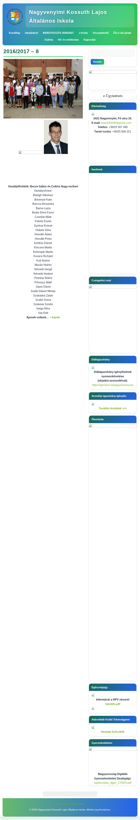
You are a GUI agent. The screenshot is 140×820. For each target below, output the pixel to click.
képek (56, 317)
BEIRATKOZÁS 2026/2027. (58, 32)
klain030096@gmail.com (116, 122)
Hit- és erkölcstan (68, 39)
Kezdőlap (14, 32)
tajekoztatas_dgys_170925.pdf (112, 782)
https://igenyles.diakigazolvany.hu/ (112, 385)
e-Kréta (83, 32)
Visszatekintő (101, 32)
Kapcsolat (89, 39)
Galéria (49, 39)
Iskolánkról (31, 32)
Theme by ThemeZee (70, 803)
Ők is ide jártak (122, 32)
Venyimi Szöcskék (112, 731)
